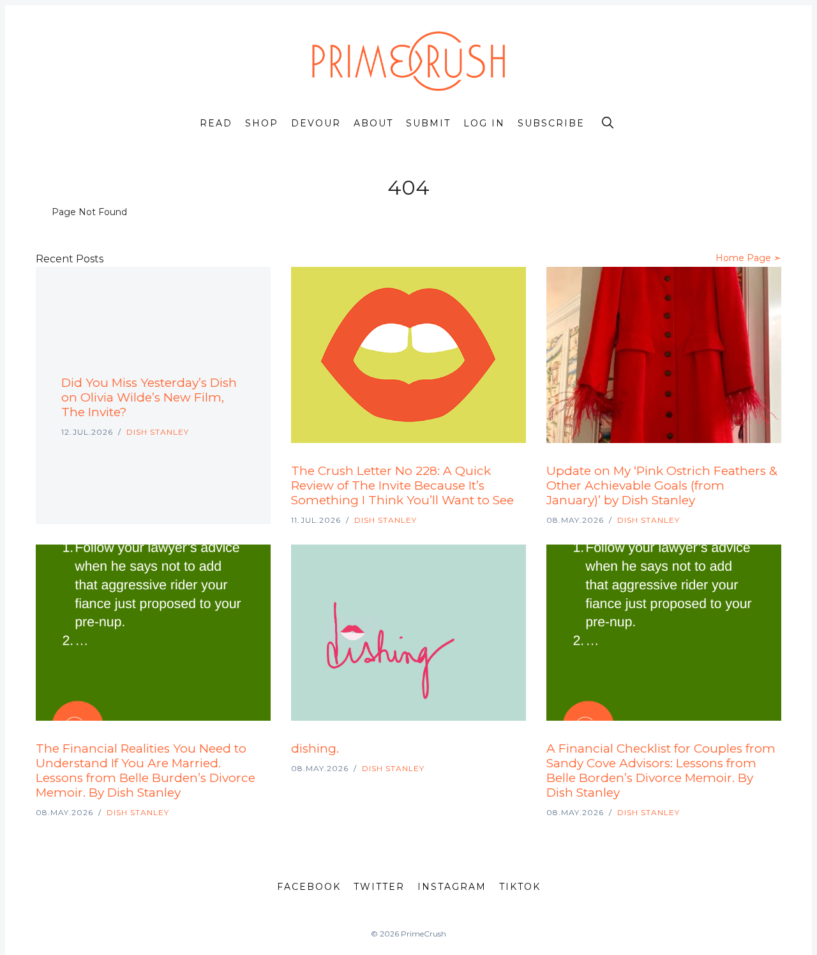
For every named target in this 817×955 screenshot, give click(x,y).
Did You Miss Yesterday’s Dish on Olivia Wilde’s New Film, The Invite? (149, 397)
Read (216, 123)
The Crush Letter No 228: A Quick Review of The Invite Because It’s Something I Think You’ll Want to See (402, 485)
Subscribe (551, 123)
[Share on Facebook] (212, 362)
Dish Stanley (157, 432)
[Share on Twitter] (196, 362)
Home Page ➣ (748, 258)
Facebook (309, 886)
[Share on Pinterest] (241, 362)
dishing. (315, 748)
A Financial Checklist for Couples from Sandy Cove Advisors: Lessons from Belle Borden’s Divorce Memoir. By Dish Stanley (661, 770)
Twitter (379, 886)
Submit (428, 123)
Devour (316, 123)
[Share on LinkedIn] (227, 362)
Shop (261, 123)
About (373, 123)
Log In (484, 123)
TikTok (520, 886)
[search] (607, 122)
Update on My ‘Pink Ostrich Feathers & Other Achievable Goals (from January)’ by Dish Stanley (661, 485)
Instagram (451, 886)
